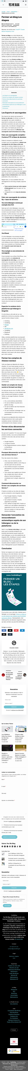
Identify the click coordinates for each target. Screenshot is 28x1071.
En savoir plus (19, 939)
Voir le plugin (7, 905)
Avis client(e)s (14, 1003)
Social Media (14, 995)
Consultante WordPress (14, 1010)
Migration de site (14, 967)
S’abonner (14, 707)
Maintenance (14, 971)
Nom (3, 779)
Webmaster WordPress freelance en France (14, 1063)
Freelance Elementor (14, 1014)
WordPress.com (9, 328)
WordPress (14, 993)
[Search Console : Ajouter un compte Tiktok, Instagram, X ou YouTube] (20, 748)
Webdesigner (14, 1065)
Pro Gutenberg (14, 1018)
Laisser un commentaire (9, 837)
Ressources (16, 25)
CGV (14, 958)
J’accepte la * (15, 710)
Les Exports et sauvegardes (9, 95)
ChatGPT (18, 29)
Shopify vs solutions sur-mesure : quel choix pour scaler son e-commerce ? (7, 757)
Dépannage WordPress (14, 969)
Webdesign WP (14, 979)
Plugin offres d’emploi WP (14, 1022)
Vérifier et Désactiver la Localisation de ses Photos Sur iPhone (16, 865)
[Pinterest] (16, 630)
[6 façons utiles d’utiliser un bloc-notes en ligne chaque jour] (20, 729)
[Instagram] (7, 846)
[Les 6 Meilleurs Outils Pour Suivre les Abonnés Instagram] (7, 729)
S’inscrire (14, 887)
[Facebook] (4, 630)
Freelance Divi (14, 1016)
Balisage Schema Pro (14, 1020)
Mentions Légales (14, 956)
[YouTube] (15, 846)
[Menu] (25, 4)
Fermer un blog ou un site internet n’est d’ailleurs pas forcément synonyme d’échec (14, 616)
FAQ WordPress (14, 1012)
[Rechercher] (3, 4)
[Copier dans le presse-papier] (10, 634)
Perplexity (8, 31)
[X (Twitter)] (10, 630)
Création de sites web (14, 965)
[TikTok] (17, 846)
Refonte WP (14, 975)
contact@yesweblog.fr (14, 948)
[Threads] (4, 634)
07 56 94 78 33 (14, 946)
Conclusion (5, 108)
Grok (12, 31)
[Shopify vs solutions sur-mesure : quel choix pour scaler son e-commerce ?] (7, 748)
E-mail (4, 786)
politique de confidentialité (17, 710)
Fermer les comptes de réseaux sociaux (12, 97)
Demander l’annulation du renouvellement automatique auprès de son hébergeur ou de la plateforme (13, 104)
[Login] (25, 1)
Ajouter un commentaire (8, 800)
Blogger (7, 324)
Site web (4, 793)
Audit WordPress (14, 973)
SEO (14, 991)
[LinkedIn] (22, 630)
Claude (23, 29)
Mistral (3, 31)
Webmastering (14, 977)
